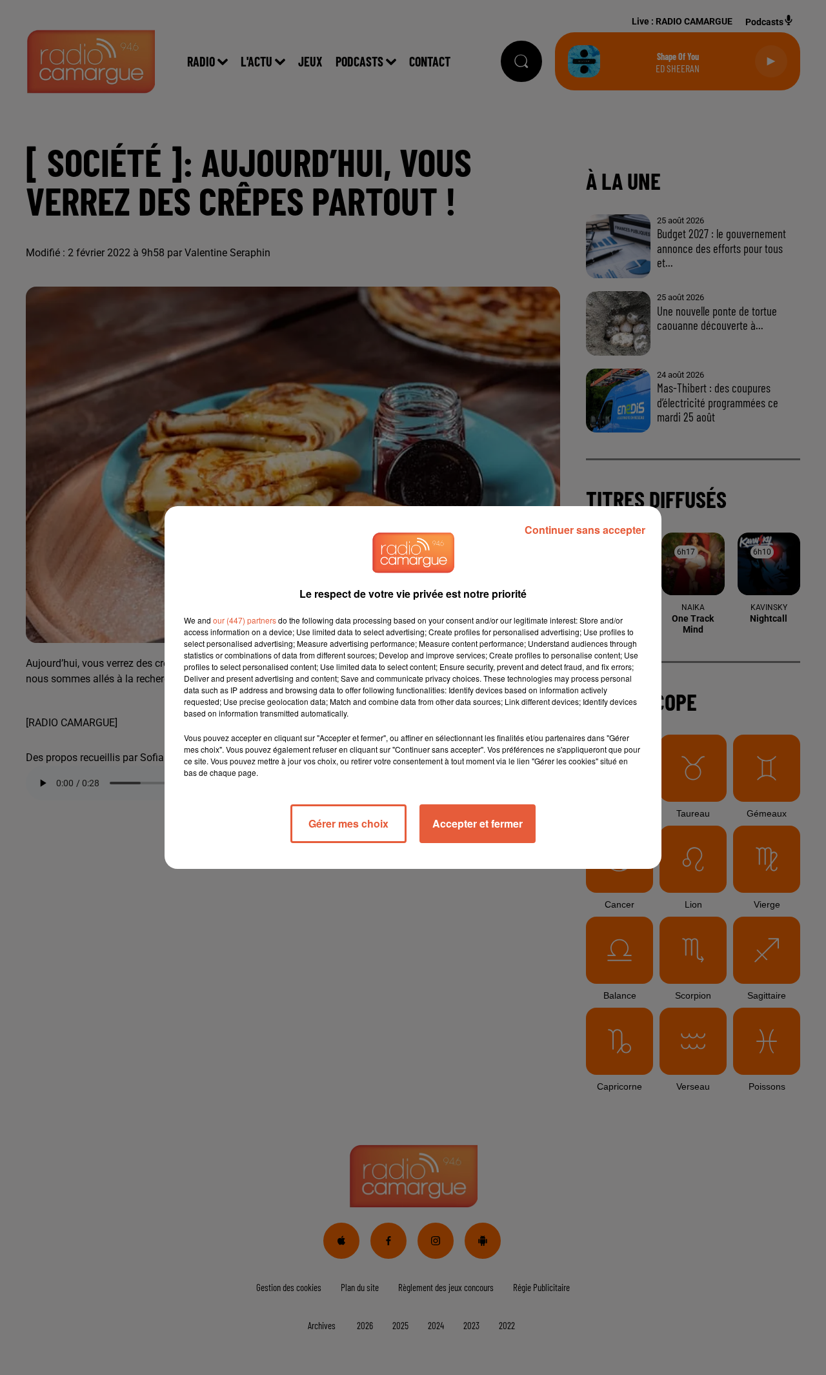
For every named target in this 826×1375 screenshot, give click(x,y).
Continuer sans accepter (585, 529)
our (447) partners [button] (244, 620)
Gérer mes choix (348, 823)
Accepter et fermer (477, 823)
